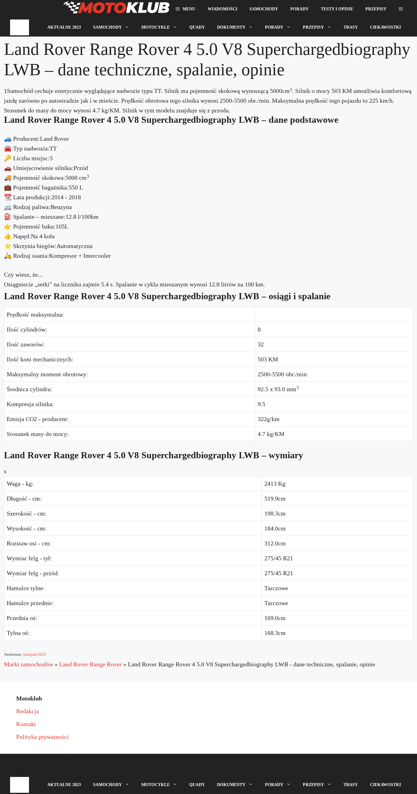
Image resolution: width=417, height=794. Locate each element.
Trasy (350, 27)
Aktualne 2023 (64, 27)
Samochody (263, 9)
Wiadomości (222, 9)
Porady (299, 9)
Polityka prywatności (42, 736)
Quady (197, 27)
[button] (401, 9)
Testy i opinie (337, 9)
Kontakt (26, 724)
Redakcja (27, 711)
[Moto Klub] (116, 9)
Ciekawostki (385, 27)
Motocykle (155, 27)
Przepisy (375, 9)
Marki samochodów (28, 664)
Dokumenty (231, 27)
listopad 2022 (34, 654)
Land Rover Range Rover (90, 664)
